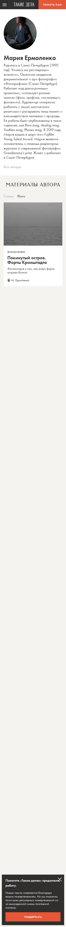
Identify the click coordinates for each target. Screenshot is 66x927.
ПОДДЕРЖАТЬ (33, 917)
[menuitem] (4, 4)
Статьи (9, 196)
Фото (21, 196)
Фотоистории (16, 252)
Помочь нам (52, 4)
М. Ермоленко (20, 280)
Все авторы (12, 167)
